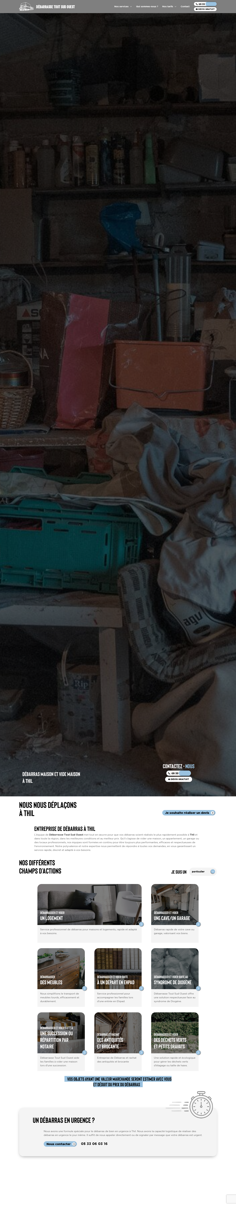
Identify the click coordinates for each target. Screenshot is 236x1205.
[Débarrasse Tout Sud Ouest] (26, 6)
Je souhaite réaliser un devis (187, 812)
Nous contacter (59, 1144)
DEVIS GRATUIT (206, 9)
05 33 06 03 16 (207, 4)
